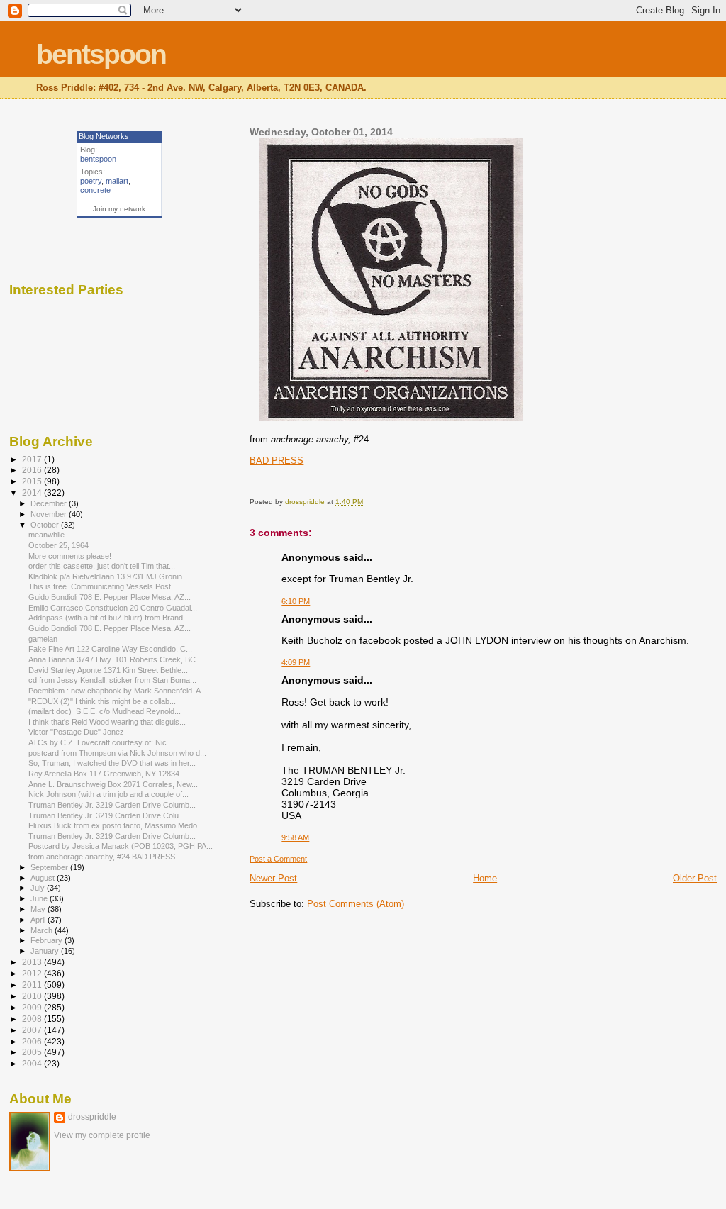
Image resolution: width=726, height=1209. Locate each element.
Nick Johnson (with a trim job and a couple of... (108, 794)
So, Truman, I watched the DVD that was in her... (112, 763)
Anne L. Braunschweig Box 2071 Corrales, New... (113, 784)
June (40, 898)
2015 (33, 481)
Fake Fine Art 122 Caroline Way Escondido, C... (110, 649)
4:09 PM (295, 662)
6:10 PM (295, 601)
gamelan (42, 639)
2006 (33, 1041)
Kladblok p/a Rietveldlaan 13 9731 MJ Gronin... (108, 576)
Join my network (119, 209)
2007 (33, 1030)
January (45, 951)
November (49, 514)
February (47, 940)
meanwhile (46, 534)
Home (485, 878)
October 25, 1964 (58, 545)
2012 (33, 973)
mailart (117, 181)
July (38, 888)
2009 (33, 1007)
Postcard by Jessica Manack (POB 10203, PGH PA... (120, 846)
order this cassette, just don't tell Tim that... (101, 566)
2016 (33, 469)
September (50, 867)
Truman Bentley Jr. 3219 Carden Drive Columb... (112, 805)
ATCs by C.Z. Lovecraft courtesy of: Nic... (100, 742)
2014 (33, 492)
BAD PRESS (276, 460)
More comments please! (69, 556)
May (39, 909)
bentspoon (101, 54)
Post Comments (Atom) (355, 903)
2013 (33, 961)
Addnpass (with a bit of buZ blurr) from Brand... (108, 617)
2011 (33, 984)
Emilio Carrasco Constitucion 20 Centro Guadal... (112, 607)
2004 (33, 1063)
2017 (33, 459)
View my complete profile (102, 1135)
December (49, 503)
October (45, 524)
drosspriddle (92, 1117)
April (39, 919)
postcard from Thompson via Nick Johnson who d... (117, 753)
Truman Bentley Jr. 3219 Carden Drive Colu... (106, 815)
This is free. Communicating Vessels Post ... (103, 586)
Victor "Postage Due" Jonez (77, 732)
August (43, 878)
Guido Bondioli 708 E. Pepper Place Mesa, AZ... (109, 597)
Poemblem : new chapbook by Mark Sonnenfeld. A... (117, 690)
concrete (95, 190)
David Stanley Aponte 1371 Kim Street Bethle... (108, 670)
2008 (33, 1018)
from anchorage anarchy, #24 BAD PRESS (101, 856)
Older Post (695, 878)
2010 (33, 996)
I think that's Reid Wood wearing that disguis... (107, 722)
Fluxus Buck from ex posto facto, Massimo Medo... (115, 825)
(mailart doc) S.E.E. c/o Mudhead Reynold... (104, 711)
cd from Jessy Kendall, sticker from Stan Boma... (112, 680)
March (42, 930)
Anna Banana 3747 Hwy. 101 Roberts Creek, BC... (115, 659)
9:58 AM (295, 837)
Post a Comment (278, 858)
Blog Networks (104, 136)
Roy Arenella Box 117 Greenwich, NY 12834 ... (108, 773)
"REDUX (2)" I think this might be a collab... (102, 701)
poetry (90, 181)
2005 (33, 1052)
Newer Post (273, 878)
